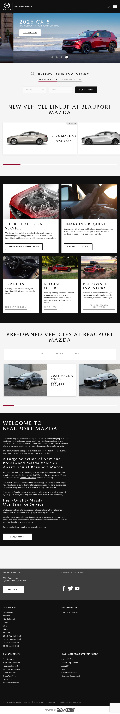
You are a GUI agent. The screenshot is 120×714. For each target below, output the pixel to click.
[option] (60, 38)
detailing (41, 512)
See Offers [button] (50, 307)
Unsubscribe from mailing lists (70, 702)
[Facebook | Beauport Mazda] (63, 588)
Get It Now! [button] (86, 90)
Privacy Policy (52, 702)
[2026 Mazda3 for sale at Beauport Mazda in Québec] (26, 138)
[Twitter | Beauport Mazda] (70, 588)
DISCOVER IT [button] (17, 33)
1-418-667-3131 (76, 573)
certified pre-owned (28, 477)
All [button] (43, 354)
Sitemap (27, 702)
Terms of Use (39, 702)
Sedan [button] (59, 354)
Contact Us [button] (14, 589)
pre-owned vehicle (23, 485)
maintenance (21, 512)
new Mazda (8, 485)
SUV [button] (77, 354)
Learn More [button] (17, 537)
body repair (32, 512)
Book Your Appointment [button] (24, 247)
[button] (34, 89)
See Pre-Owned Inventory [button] (99, 306)
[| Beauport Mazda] (77, 588)
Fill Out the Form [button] (78, 247)
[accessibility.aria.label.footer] (66, 710)
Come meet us (9, 527)
